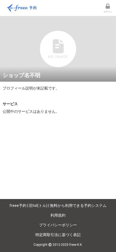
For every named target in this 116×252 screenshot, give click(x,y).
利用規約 (58, 215)
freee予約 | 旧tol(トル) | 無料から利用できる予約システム (58, 205)
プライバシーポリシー (58, 225)
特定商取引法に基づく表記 (58, 235)
